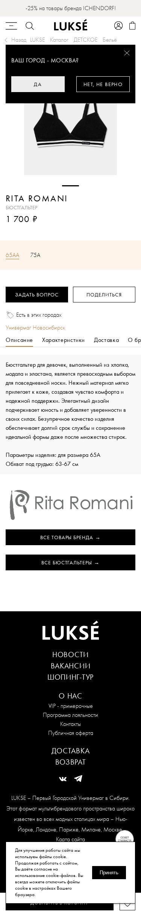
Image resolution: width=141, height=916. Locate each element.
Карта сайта (70, 839)
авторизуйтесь (28, 230)
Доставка (71, 751)
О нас (70, 696)
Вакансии (71, 666)
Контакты (70, 724)
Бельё (110, 40)
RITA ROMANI (37, 198)
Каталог (59, 40)
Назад (18, 40)
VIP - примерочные (71, 706)
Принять (109, 872)
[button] (70, 185)
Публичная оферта (70, 733)
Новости (70, 654)
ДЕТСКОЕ (85, 40)
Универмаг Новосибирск (35, 327)
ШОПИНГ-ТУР (70, 677)
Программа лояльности (70, 715)
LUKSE (37, 40)
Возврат (70, 762)
